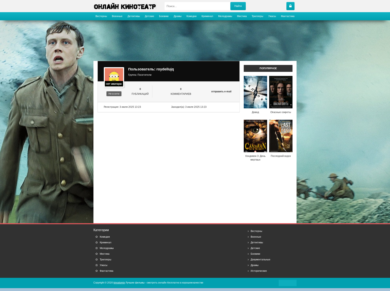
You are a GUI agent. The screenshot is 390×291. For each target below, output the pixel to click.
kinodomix (119, 282)
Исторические (259, 270)
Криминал (207, 16)
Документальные (260, 259)
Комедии (191, 16)
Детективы (134, 16)
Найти (238, 6)
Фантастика (288, 16)
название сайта (124, 6)
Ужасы (272, 16)
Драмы (178, 16)
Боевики (164, 16)
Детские (149, 16)
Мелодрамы (225, 16)
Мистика (242, 16)
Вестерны (101, 16)
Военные (117, 16)
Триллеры (257, 16)
